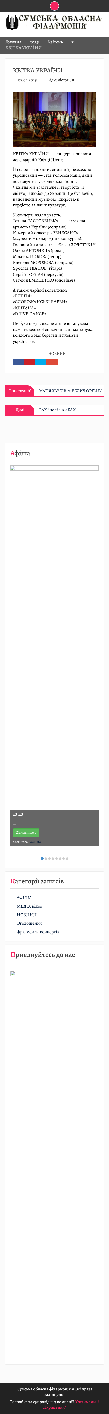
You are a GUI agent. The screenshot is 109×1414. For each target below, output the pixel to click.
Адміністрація (61, 80)
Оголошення (29, 923)
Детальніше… (26, 832)
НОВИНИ (57, 353)
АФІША (35, 842)
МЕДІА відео (29, 906)
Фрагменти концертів (38, 932)
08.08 (18, 814)
